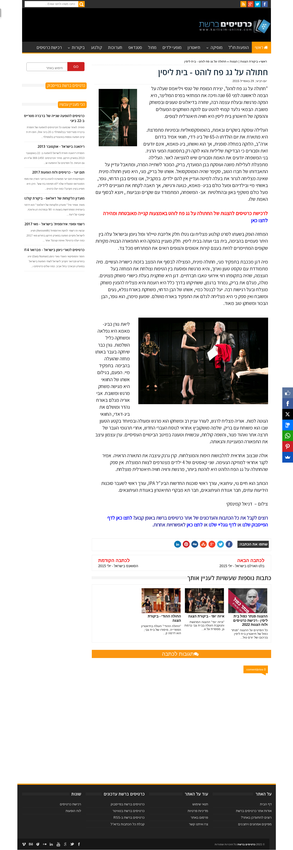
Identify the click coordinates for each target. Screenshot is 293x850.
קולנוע (96, 47)
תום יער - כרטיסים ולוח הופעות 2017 (58, 172)
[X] (287, 414)
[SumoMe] (287, 457)
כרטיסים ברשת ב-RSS (129, 817)
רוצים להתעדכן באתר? (256, 817)
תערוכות (115, 47)
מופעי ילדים (171, 47)
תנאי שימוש (200, 804)
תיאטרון (193, 47)
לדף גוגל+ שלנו (222, 524)
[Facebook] (287, 403)
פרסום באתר (199, 817)
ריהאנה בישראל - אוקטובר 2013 (61, 146)
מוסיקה (216, 47)
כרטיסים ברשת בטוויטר (129, 811)
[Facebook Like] (287, 392)
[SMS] (287, 425)
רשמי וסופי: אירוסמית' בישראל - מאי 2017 (54, 224)
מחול (152, 47)
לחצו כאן (259, 220)
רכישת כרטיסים (49, 47)
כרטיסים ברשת (246, 844)
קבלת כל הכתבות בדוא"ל (128, 824)
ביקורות (78, 47)
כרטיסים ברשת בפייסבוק (128, 804)
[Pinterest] (287, 446)
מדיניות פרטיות (198, 811)
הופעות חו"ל (238, 47)
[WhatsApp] (287, 435)
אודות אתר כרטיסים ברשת (254, 811)
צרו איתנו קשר (198, 824)
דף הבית (266, 804)
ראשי (259, 47)
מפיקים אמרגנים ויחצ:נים (255, 824)
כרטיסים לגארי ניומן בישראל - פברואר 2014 (53, 249)
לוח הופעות (73, 811)
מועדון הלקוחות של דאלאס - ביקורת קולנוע (53, 198)
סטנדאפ (135, 47)
